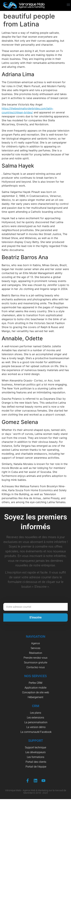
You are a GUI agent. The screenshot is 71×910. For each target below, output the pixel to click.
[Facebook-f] (28, 781)
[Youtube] (43, 781)
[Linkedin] (35, 781)
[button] (68, 4)
